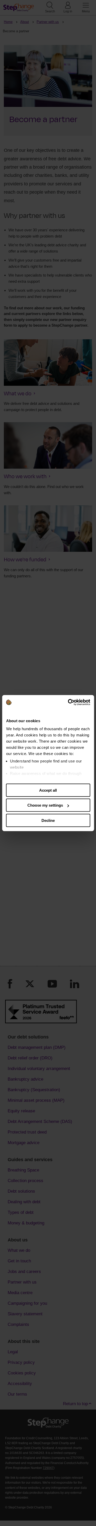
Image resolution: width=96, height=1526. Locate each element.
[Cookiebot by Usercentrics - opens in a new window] (68, 702)
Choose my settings (45, 805)
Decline (48, 820)
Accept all (48, 790)
